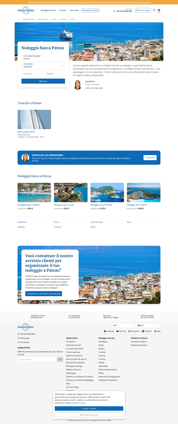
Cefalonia (22, 222)
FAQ (68, 383)
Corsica (102, 359)
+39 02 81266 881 (94, 88)
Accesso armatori (139, 341)
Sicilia (101, 345)
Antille (101, 362)
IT (116, 325)
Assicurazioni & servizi (76, 359)
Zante (93, 227)
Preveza (57, 227)
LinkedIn (148, 331)
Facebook (110, 331)
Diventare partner (139, 345)
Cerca (44, 81)
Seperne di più (78, 403)
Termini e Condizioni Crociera (79, 376)
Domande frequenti (75, 362)
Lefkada (21, 227)
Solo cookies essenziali (89, 415)
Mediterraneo (43, 19)
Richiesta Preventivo (108, 380)
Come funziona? (73, 345)
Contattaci (150, 157)
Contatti (70, 390)
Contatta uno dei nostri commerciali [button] (43, 293)
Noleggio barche (29, 19)
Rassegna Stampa (74, 366)
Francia (102, 355)
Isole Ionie (63, 19)
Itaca (129, 222)
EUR (141, 325)
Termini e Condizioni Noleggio (80, 380)
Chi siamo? (71, 341)
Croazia (102, 352)
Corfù (56, 222)
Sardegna (103, 341)
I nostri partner (73, 352)
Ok (60, 359)
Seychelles (103, 366)
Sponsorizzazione (74, 355)
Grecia (54, 19)
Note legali (71, 373)
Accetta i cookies (89, 408)
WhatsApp (24, 338)
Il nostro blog (72, 387)
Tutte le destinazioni (108, 369)
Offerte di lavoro (73, 369)
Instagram (135, 331)
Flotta (101, 373)
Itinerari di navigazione (109, 376)
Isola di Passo (96, 222)
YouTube (122, 331)
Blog (158, 331)
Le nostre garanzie (74, 348)
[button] (48, 10)
